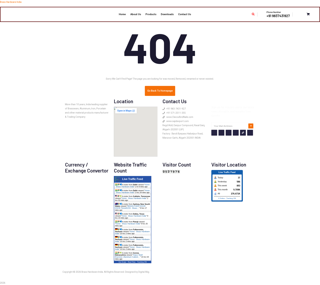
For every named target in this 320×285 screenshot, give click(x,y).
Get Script (122, 262)
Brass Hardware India (11, 2)
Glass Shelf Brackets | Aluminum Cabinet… (128, 256)
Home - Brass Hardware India (132, 186)
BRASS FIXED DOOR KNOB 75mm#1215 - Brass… (130, 207)
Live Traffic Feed (132, 179)
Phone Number (273, 12)
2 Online (221, 198)
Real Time (132, 262)
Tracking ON (142, 262)
